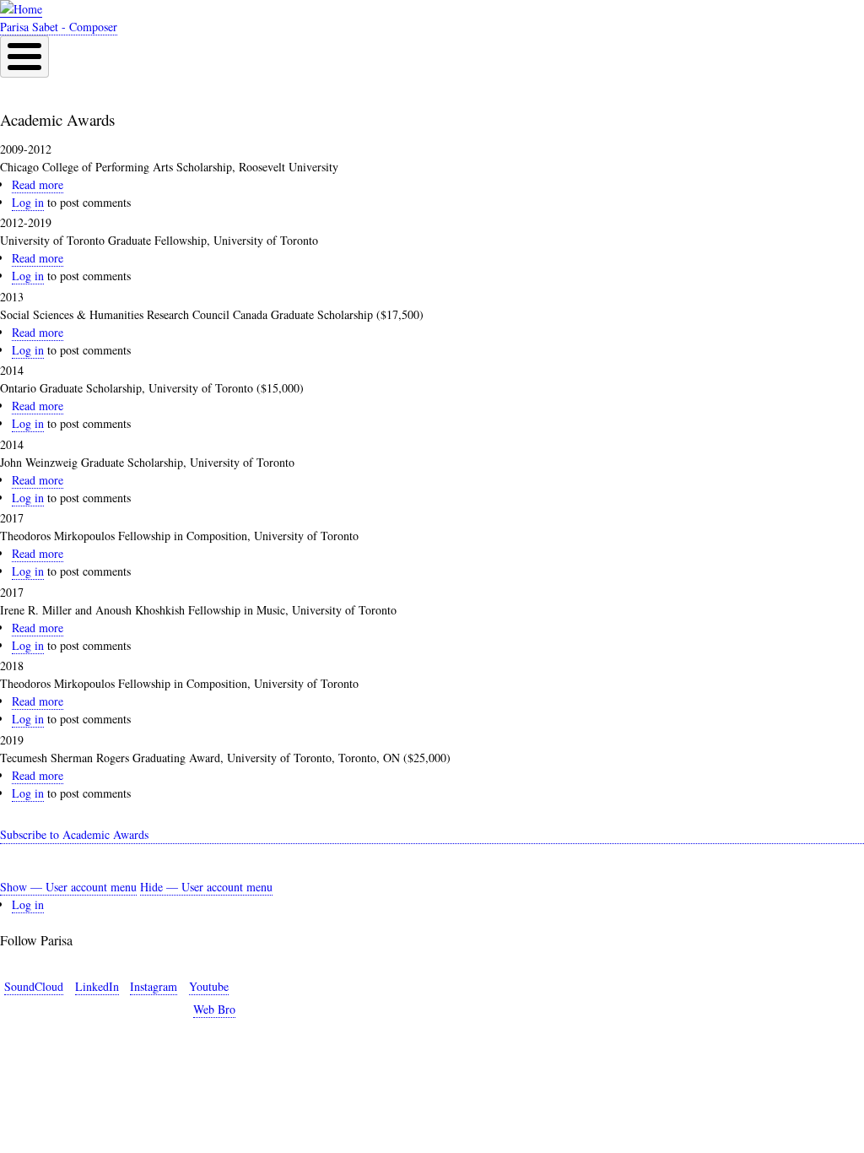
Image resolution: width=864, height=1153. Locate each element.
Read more (37, 184)
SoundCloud (33, 986)
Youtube (209, 986)
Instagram (153, 986)
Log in (28, 202)
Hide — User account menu (206, 887)
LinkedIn (97, 986)
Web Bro (214, 1009)
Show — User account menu (68, 887)
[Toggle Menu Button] (24, 56)
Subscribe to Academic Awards (74, 834)
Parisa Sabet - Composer (58, 27)
